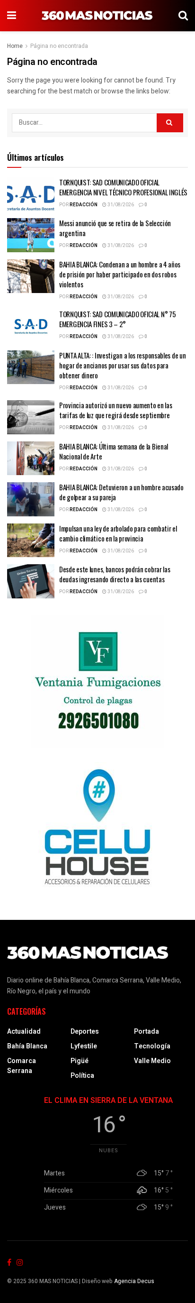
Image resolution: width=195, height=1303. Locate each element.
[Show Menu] (11, 15)
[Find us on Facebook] (9, 1262)
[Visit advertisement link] (97, 681)
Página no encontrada (59, 46)
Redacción (84, 205)
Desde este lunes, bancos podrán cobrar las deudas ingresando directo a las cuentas (114, 574)
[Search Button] (183, 15)
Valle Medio (152, 1061)
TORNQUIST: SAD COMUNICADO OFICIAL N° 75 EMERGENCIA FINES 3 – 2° (117, 319)
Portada (146, 1032)
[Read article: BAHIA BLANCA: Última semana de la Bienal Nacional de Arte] (30, 458)
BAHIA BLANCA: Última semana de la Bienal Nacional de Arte (113, 451)
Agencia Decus (134, 1281)
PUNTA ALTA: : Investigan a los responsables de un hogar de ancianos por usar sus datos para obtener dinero (122, 365)
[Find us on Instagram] (20, 1262)
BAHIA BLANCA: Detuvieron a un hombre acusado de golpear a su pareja (121, 492)
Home (15, 46)
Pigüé (80, 1061)
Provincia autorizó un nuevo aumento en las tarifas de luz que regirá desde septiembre (115, 410)
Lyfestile (84, 1046)
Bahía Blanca (27, 1046)
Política (82, 1076)
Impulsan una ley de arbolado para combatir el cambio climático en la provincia (118, 533)
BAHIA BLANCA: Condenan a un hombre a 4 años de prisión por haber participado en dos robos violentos (119, 274)
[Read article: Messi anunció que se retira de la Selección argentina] (30, 235)
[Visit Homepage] (97, 15)
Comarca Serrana (21, 1066)
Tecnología (152, 1046)
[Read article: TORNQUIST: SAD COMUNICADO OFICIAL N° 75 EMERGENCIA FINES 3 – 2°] (30, 326)
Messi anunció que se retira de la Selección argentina (115, 228)
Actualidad (24, 1032)
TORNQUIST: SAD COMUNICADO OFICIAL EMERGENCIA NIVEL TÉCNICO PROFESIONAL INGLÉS (123, 187)
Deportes (85, 1032)
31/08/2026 (120, 205)
